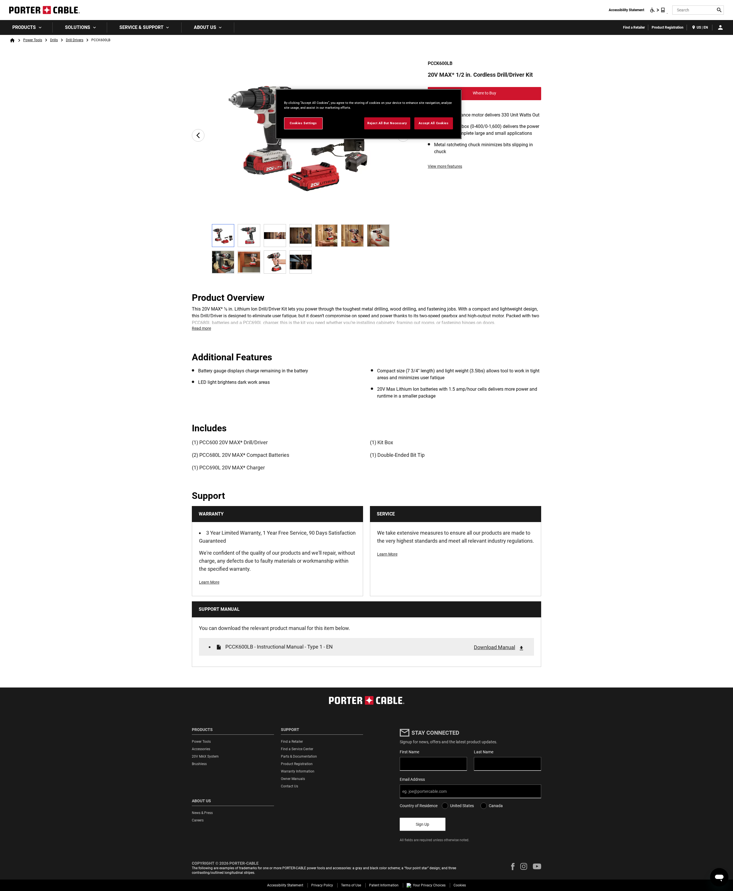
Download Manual (494, 647)
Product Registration (667, 27)
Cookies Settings (303, 123)
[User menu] (720, 27)
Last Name (483, 752)
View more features (445, 166)
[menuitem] (26, 27)
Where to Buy (484, 93)
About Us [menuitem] (205, 27)
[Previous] (198, 135)
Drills (54, 40)
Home (12, 40)
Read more (201, 328)
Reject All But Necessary (387, 123)
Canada (496, 805)
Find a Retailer (634, 27)
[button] (513, 866)
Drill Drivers (74, 40)
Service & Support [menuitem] (141, 27)
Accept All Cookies (433, 123)
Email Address (412, 779)
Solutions (77, 27)
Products (24, 27)
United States (462, 805)
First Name (409, 752)
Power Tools (32, 40)
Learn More (209, 582)
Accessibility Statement (626, 10)
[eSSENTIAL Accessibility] (658, 10)
